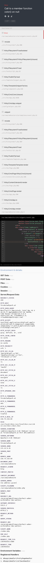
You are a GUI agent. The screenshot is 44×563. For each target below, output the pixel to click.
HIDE (13, 21)
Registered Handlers (10, 554)
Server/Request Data (10, 294)
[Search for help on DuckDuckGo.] (8, 16)
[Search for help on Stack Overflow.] (11, 16)
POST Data (5, 279)
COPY (7, 21)
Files (3, 283)
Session (4, 291)
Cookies (4, 287)
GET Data (5, 275)
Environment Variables (11, 551)
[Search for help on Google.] (5, 16)
